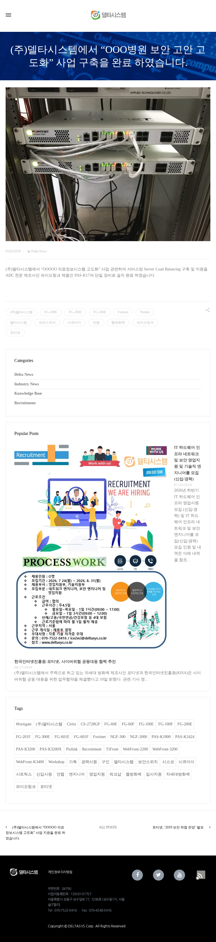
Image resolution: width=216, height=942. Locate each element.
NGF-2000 (138, 737)
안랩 (96, 323)
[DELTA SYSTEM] (108, 15)
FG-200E (75, 312)
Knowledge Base (28, 393)
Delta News (39, 251)
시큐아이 (74, 323)
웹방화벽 (118, 323)
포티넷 (15, 333)
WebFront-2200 (135, 749)
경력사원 (89, 762)
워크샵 (115, 774)
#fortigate (24, 724)
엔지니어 (77, 774)
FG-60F (128, 724)
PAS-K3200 (25, 749)
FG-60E (110, 724)
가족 (73, 762)
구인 (105, 762)
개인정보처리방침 (60, 872)
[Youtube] (179, 875)
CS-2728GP (90, 724)
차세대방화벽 (178, 774)
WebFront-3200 (164, 749)
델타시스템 (18, 323)
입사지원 (154, 774)
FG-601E (62, 737)
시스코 (168, 762)
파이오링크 (145, 323)
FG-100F (165, 724)
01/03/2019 (13, 251)
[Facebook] (137, 875)
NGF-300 (117, 737)
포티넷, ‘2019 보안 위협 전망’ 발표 (178, 827)
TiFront (112, 749)
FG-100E (50, 312)
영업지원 (97, 774)
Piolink (145, 312)
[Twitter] (158, 875)
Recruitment (25, 403)
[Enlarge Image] (108, 164)
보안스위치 (47, 323)
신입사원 (44, 774)
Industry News (26, 384)
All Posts (108, 827)
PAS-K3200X (51, 749)
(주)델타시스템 (21, 312)
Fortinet (123, 312)
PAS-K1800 (161, 737)
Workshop (56, 762)
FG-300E (99, 312)
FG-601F (81, 737)
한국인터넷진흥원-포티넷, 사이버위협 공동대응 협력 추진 (65, 661)
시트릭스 (24, 774)
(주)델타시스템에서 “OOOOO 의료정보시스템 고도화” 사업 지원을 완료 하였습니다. (35, 832)
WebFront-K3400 (30, 762)
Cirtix (71, 724)
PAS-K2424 (184, 737)
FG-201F (23, 737)
